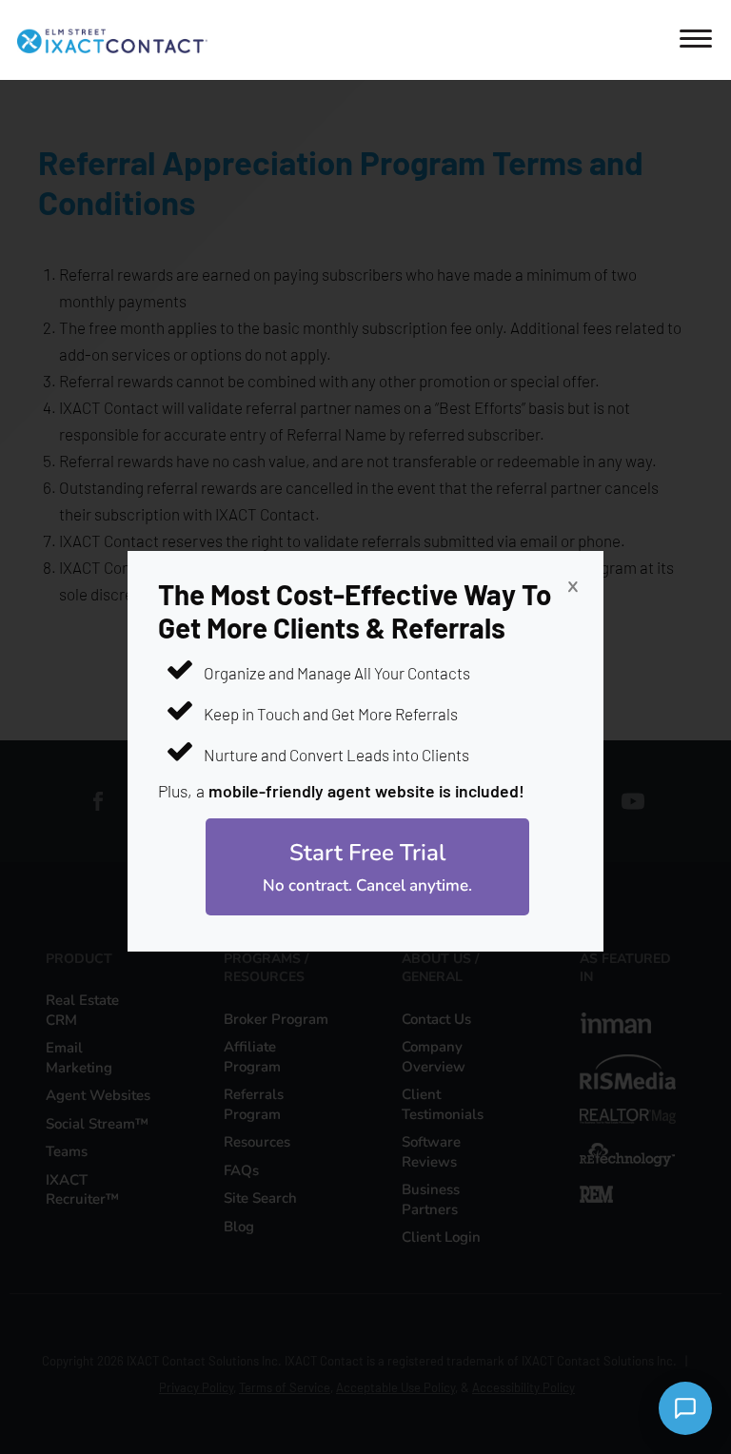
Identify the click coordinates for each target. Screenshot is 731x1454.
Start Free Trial (367, 866)
